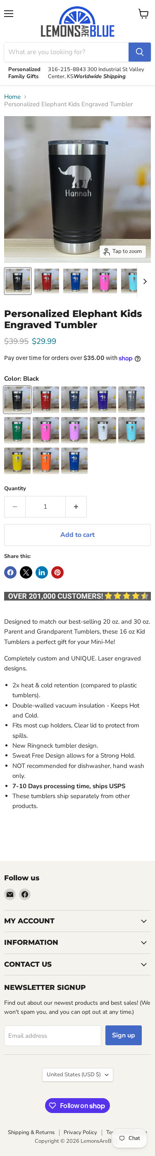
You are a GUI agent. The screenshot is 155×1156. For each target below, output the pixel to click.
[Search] (140, 52)
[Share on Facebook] (10, 572)
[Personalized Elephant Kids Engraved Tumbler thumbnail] (18, 281)
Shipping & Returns (31, 1132)
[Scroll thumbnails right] (143, 281)
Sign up (123, 1035)
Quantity (15, 489)
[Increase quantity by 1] (76, 506)
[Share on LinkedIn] (42, 572)
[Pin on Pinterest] (57, 572)
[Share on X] (26, 572)
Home (12, 96)
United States (74, 1074)
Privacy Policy (80, 1132)
